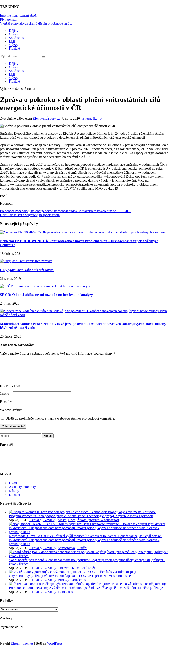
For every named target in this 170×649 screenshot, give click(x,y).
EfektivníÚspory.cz (46, 118)
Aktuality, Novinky (22, 487)
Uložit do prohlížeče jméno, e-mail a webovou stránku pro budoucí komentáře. (60, 418)
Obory (13, 34)
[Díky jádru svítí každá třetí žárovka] (26, 261)
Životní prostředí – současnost (98, 520)
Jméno (6, 393)
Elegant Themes (22, 643)
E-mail (6, 402)
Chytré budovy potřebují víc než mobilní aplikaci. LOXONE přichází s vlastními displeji (71, 576)
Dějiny (13, 31)
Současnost (17, 38)
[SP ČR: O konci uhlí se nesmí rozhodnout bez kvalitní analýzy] (45, 286)
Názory (14, 491)
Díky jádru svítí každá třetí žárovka (27, 270)
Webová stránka (11, 410)
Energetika (89, 118)
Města (62, 520)
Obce (71, 520)
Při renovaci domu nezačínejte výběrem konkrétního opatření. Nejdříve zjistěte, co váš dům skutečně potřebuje (86, 588)
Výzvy (13, 45)
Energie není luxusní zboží (18, 15)
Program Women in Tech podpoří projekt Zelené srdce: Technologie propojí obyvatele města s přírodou (81, 516)
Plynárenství (8, 19)
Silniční (82, 548)
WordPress (54, 643)
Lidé (12, 41)
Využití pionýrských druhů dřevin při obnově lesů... (36, 23)
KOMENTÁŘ (10, 386)
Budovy (63, 580)
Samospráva (66, 548)
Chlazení (64, 568)
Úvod (13, 483)
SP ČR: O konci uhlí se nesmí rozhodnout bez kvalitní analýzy (46, 295)
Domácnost (79, 580)
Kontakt (14, 48)
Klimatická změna (84, 568)
